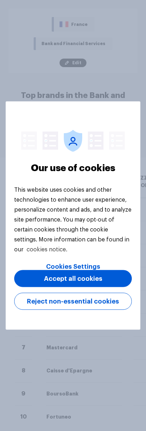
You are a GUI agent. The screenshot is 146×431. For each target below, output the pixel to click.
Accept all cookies (73, 278)
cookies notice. (47, 249)
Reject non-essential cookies (73, 301)
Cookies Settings (73, 266)
